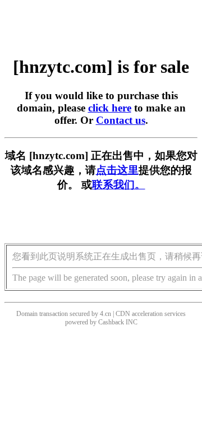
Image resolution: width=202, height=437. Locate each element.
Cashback (111, 322)
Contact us (120, 120)
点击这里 (117, 170)
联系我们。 (118, 184)
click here (109, 108)
